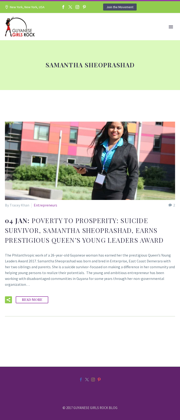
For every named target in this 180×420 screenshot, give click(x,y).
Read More (32, 299)
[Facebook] (63, 7)
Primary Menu (171, 26)
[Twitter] (70, 7)
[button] (8, 299)
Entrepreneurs (45, 205)
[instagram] (93, 379)
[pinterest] (99, 379)
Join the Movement (119, 7)
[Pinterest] (84, 7)
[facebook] (81, 379)
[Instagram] (77, 7)
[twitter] (87, 379)
